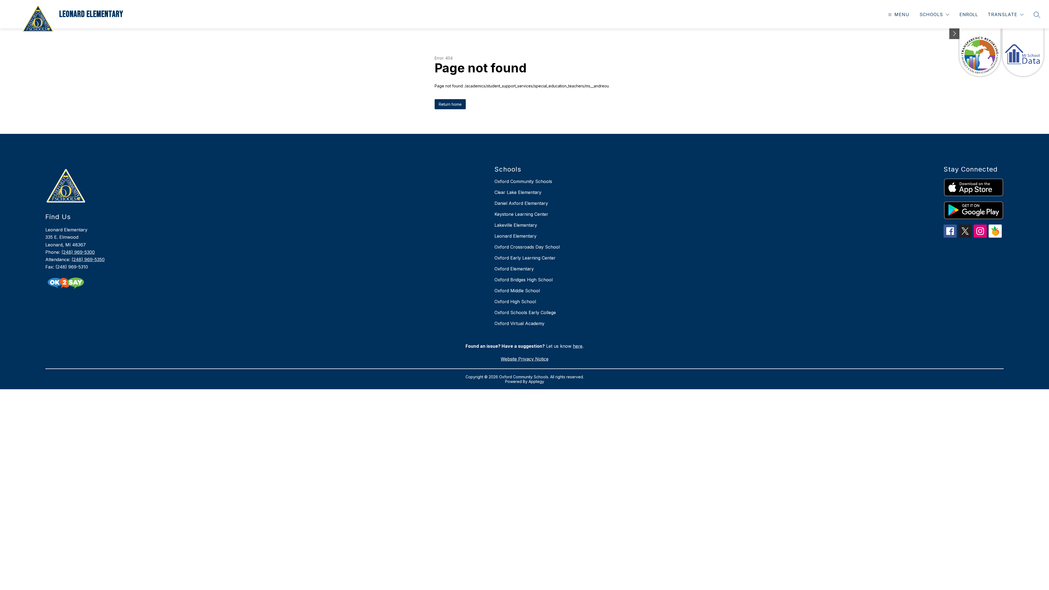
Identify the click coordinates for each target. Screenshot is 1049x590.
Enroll (968, 14)
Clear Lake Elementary (517, 192)
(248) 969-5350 (88, 259)
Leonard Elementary (515, 236)
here (577, 346)
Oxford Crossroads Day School (527, 247)
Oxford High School (515, 301)
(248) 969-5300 (78, 252)
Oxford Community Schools (523, 181)
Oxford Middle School (517, 290)
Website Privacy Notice (525, 359)
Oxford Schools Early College (525, 312)
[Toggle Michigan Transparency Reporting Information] (954, 33)
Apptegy (536, 381)
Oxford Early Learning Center (525, 258)
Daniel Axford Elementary (521, 203)
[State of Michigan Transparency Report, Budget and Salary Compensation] (979, 52)
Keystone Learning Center (521, 214)
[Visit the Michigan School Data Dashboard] (1023, 52)
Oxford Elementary (514, 269)
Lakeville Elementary (515, 225)
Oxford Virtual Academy (519, 323)
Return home (450, 104)
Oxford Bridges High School (523, 279)
